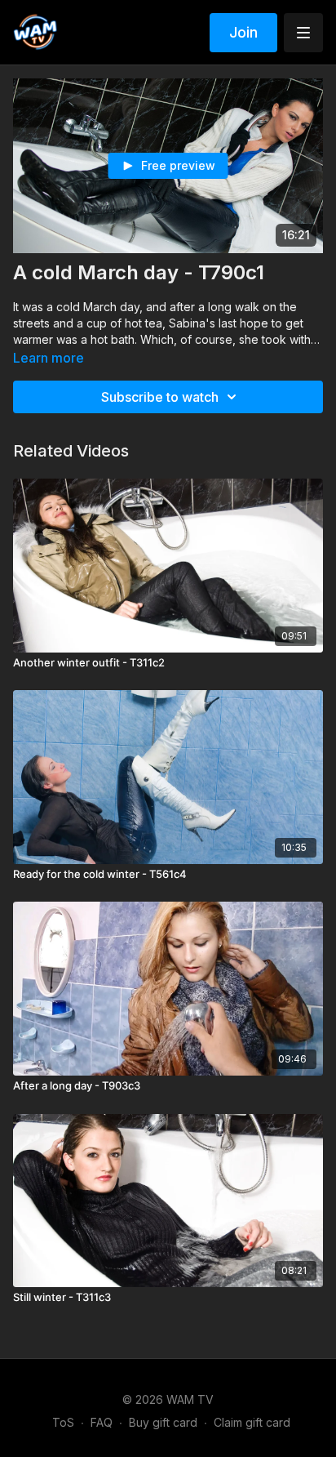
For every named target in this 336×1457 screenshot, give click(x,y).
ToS (63, 1422)
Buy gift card (163, 1422)
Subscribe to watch (160, 397)
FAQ (102, 1422)
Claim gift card (252, 1422)
